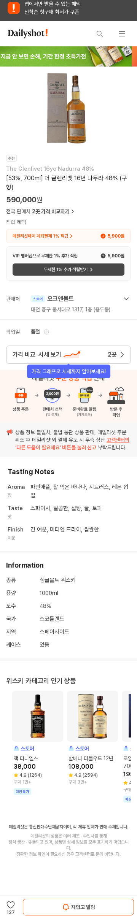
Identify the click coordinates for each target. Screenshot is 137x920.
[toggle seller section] (126, 298)
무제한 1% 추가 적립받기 (66, 269)
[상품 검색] (99, 33)
